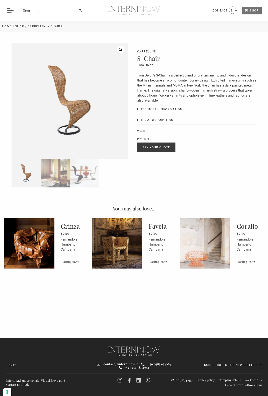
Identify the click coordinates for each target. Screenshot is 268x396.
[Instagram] (119, 380)
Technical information (161, 109)
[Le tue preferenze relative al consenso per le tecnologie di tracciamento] (7, 392)
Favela (158, 226)
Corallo (247, 226)
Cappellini (37, 26)
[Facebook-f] (129, 380)
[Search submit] (80, 10)
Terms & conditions (157, 120)
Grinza (70, 226)
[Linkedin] (138, 380)
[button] (120, 49)
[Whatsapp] (148, 380)
